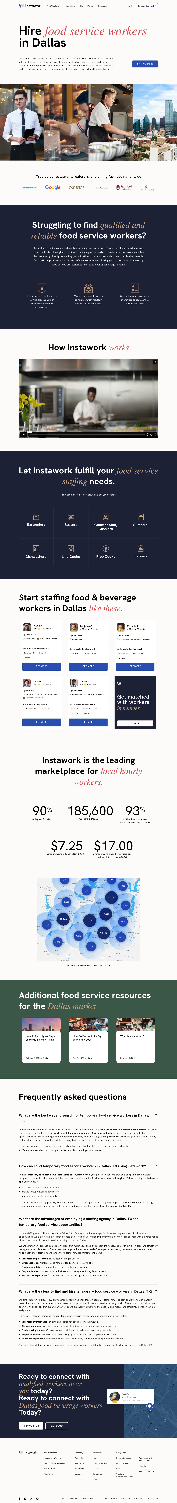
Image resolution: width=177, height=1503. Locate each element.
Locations (70, 6)
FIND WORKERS (145, 63)
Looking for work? (147, 6)
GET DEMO (57, 1425)
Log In (130, 6)
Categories (121, 1452)
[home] (31, 6)
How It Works (86, 6)
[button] (54, 6)
